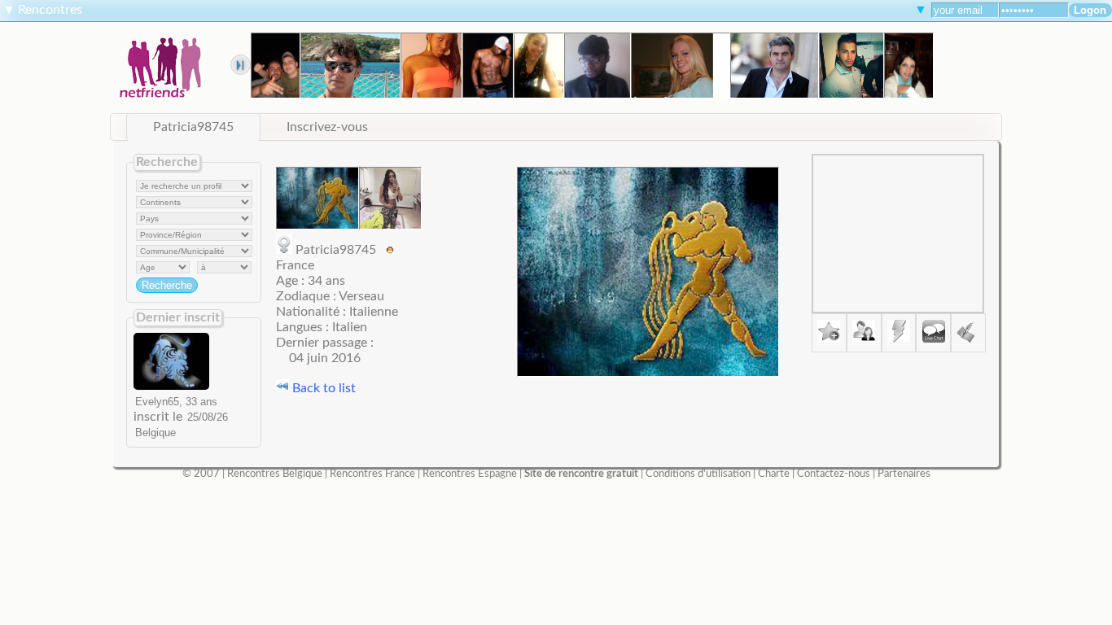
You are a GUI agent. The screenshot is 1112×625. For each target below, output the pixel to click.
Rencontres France (372, 474)
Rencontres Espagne (469, 474)
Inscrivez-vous (327, 126)
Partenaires (904, 474)
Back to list (322, 388)
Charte (774, 474)
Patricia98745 (193, 126)
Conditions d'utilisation (698, 474)
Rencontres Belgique (274, 474)
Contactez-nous (833, 474)
